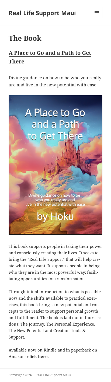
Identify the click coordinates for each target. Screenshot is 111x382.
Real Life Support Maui (42, 13)
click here (37, 356)
